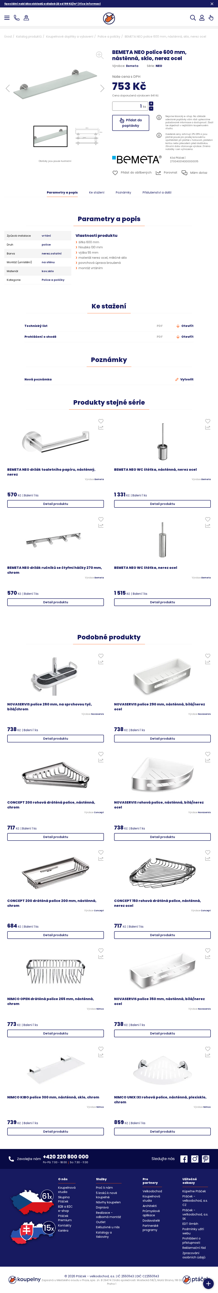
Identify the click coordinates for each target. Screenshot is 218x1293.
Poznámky (123, 192)
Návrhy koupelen (108, 1202)
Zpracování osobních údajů (193, 1255)
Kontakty (64, 1225)
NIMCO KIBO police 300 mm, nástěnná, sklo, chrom (53, 1097)
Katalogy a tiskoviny (104, 1234)
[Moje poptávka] (211, 18)
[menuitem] (50, 136)
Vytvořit (187, 379)
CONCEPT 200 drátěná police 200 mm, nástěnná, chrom (51, 903)
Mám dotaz (198, 173)
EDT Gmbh (190, 1224)
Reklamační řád (194, 1248)
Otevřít (187, 326)
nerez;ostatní (52, 254)
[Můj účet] (202, 18)
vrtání (46, 236)
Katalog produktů (29, 36)
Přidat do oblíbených (136, 173)
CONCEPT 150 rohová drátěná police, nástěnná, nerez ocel (157, 903)
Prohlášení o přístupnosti (191, 1240)
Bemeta (132, 66)
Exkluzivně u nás (108, 1227)
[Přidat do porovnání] (101, 429)
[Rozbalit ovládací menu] (208, 1283)
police (46, 245)
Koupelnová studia (67, 1190)
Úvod (8, 36)
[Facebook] (185, 1159)
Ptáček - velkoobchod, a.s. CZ (195, 1200)
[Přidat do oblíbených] (101, 422)
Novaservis (97, 714)
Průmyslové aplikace (151, 1213)
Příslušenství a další (157, 192)
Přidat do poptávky (132, 123)
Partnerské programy (150, 1228)
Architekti (150, 1206)
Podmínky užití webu (193, 1231)
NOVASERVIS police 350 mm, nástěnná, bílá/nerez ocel (159, 1001)
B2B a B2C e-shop (65, 1208)
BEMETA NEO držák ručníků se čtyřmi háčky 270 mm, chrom (54, 570)
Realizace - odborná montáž (108, 1215)
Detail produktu (55, 504)
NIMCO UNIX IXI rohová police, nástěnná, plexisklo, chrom (160, 1100)
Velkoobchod (152, 1191)
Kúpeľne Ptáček (194, 1191)
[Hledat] (193, 18)
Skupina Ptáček (64, 1199)
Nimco (100, 1009)
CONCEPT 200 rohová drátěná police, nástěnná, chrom (51, 805)
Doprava (102, 1207)
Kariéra (63, 1230)
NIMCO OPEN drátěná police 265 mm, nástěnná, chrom (50, 1001)
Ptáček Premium (65, 1218)
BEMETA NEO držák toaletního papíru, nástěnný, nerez (51, 472)
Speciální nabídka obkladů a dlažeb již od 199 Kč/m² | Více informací (52, 4)
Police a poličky (109, 36)
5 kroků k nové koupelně (106, 1195)
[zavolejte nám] (17, 18)
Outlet (101, 1222)
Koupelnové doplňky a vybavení (69, 36)
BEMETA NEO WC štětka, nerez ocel (145, 567)
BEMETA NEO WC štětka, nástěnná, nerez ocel (155, 469)
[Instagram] (196, 1159)
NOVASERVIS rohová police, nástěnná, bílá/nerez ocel (159, 805)
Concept (99, 812)
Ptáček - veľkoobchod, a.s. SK (195, 1214)
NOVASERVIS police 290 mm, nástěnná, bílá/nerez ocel (159, 707)
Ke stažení (96, 192)
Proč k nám (104, 1188)
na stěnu (48, 262)
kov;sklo (48, 271)
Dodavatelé (151, 1220)
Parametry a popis (62, 192)
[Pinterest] (205, 1159)
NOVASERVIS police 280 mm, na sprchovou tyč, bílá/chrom (49, 707)
